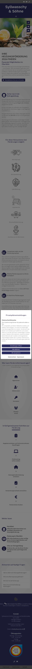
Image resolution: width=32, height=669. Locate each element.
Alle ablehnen (16, 349)
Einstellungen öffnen (16, 346)
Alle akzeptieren (16, 353)
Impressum (20, 357)
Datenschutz (12, 357)
